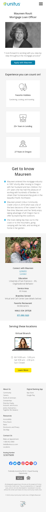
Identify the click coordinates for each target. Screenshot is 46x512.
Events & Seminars (9, 398)
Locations (6, 447)
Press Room (7, 422)
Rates (5, 425)
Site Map (6, 430)
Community (7, 393)
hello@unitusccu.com (10, 444)
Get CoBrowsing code (23, 504)
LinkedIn (23, 271)
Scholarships (7, 401)
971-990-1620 (23, 315)
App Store (30, 393)
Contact (23, 273)
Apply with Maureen (23, 62)
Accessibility (7, 419)
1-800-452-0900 (8, 442)
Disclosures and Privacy (11, 427)
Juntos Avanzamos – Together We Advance (10, 409)
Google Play (31, 395)
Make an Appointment (11, 439)
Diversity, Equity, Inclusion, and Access (10, 404)
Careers (6, 395)
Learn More (23, 370)
